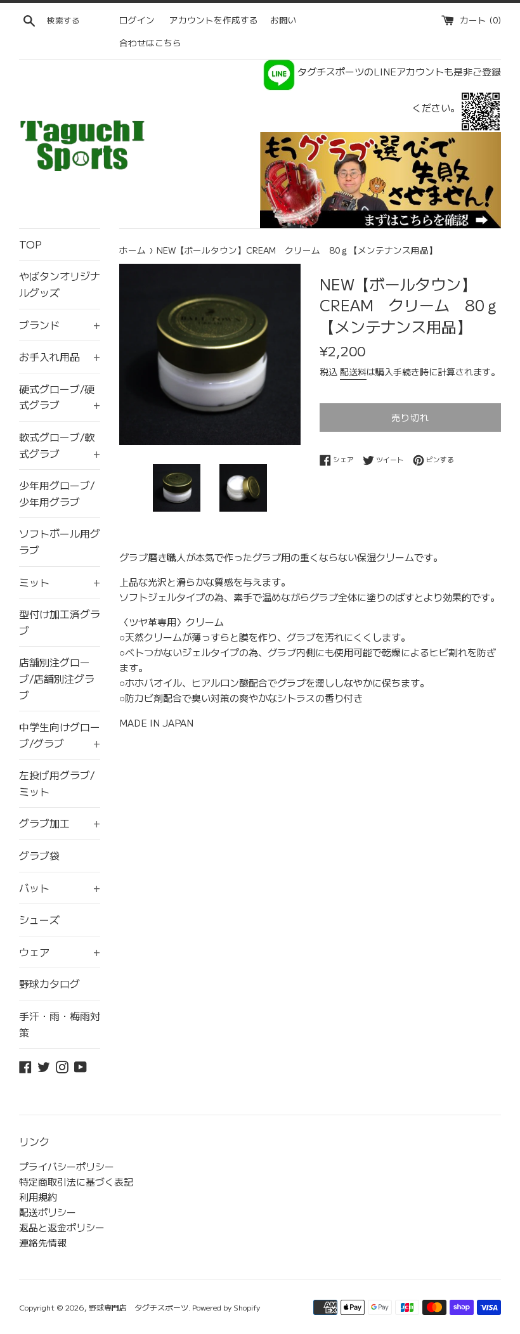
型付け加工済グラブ (59, 622)
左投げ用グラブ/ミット (56, 783)
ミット (59, 582)
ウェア (59, 951)
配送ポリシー (47, 1212)
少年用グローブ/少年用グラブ (56, 493)
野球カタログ (49, 983)
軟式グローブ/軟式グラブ (59, 445)
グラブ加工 (59, 823)
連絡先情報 (43, 1242)
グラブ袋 (39, 855)
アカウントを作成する (213, 19)
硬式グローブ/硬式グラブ (59, 397)
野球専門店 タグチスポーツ (138, 1307)
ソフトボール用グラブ (59, 541)
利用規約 (38, 1196)
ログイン (137, 19)
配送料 (353, 371)
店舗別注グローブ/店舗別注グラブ (56, 678)
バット (59, 887)
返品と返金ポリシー (62, 1227)
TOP (30, 244)
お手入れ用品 (59, 356)
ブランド (59, 324)
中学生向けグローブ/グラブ (59, 735)
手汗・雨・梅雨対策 (59, 1024)
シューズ (39, 919)
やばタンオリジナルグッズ (59, 284)
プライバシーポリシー (66, 1166)
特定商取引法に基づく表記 (76, 1181)
